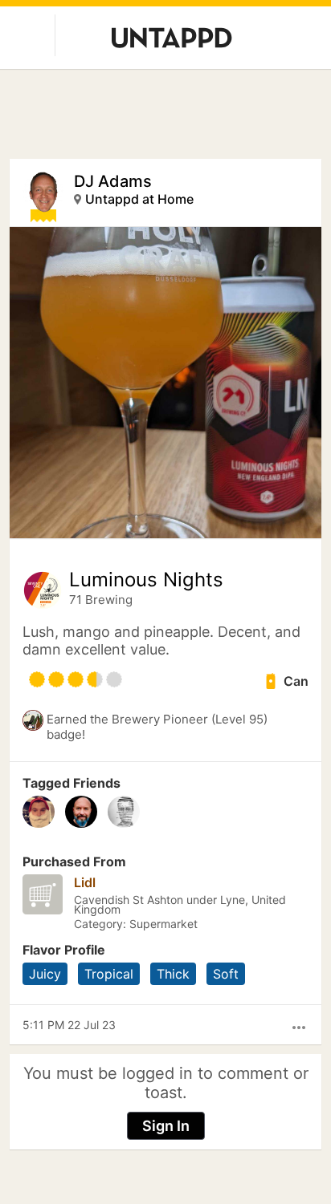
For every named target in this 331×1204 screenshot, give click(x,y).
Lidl (85, 882)
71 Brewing (101, 599)
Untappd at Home (139, 199)
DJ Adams (113, 181)
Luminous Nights (146, 580)
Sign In (166, 1125)
